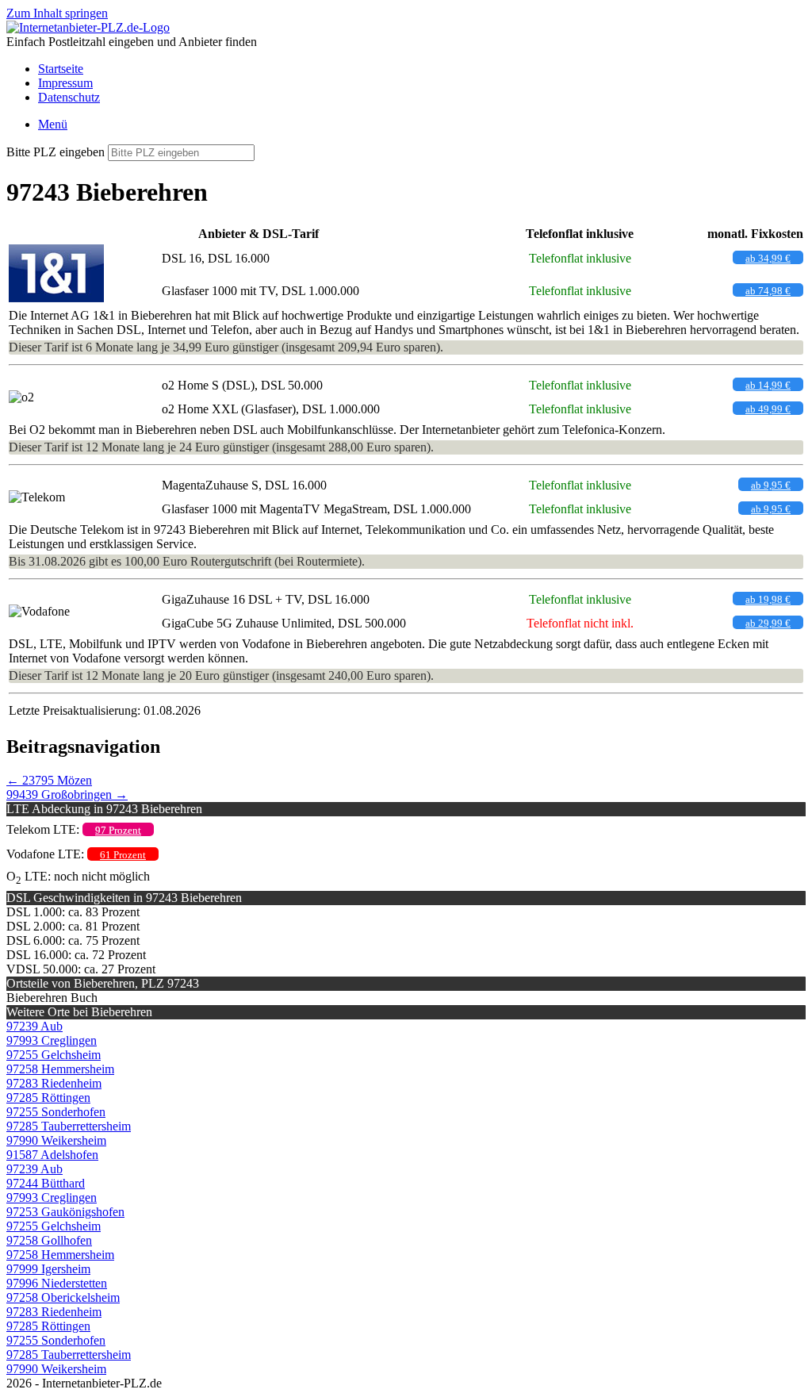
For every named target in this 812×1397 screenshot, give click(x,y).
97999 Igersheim (48, 1269)
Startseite (60, 68)
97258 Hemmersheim (60, 1069)
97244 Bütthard (45, 1183)
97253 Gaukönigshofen (65, 1212)
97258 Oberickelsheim (63, 1297)
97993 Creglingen (51, 1040)
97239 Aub (34, 1026)
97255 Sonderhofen (55, 1112)
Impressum (65, 83)
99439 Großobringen (67, 794)
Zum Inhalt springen (57, 13)
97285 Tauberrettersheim (68, 1126)
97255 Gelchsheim (53, 1054)
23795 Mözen (49, 780)
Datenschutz (69, 97)
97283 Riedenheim (54, 1083)
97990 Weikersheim (56, 1140)
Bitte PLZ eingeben (55, 152)
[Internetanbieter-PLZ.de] (88, 27)
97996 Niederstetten (56, 1283)
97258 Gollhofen (49, 1240)
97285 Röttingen (48, 1097)
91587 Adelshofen (52, 1154)
